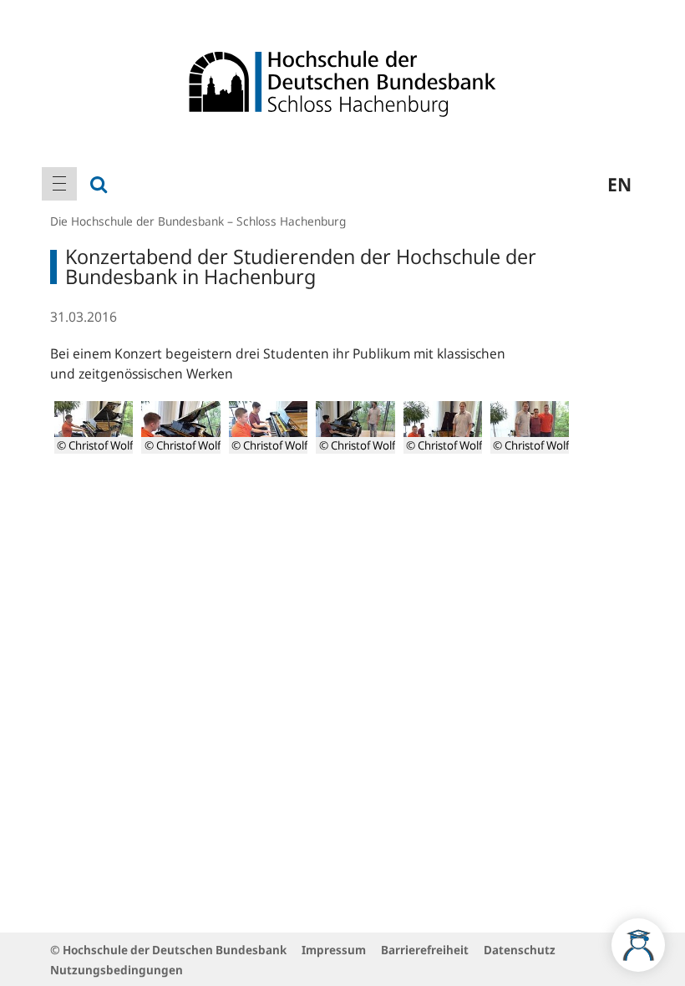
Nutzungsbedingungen (116, 970)
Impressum (334, 950)
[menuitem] (59, 184)
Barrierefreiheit (425, 950)
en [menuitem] (619, 183)
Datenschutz (520, 950)
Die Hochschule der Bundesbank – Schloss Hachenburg (198, 221)
